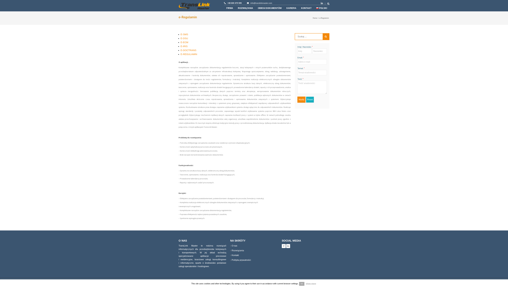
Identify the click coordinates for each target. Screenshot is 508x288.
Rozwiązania (245, 8)
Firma (229, 8)
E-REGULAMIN (189, 54)
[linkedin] (322, 3)
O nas (234, 246)
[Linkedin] (288, 246)
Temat (300, 68)
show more (311, 283)
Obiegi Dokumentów (270, 8)
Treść (299, 79)
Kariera (291, 8)
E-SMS (184, 34)
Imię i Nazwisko (304, 47)
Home (315, 18)
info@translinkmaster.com (261, 3)
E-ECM (184, 42)
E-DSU (184, 38)
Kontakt (306, 8)
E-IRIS (184, 46)
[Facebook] (284, 246)
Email (299, 57)
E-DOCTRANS (188, 50)
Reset (310, 99)
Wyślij (301, 99)
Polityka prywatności (241, 260)
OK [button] (302, 284)
